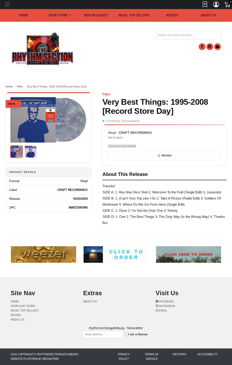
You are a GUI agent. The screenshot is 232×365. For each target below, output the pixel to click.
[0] (227, 5)
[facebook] (202, 47)
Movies (172, 15)
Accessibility (207, 354)
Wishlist (167, 155)
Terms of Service (152, 356)
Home (9, 86)
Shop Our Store (23, 306)
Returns (179, 354)
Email (162, 310)
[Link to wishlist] (205, 5)
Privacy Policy (124, 356)
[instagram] (210, 47)
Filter (20, 86)
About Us (208, 15)
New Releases (96, 15)
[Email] (217, 47)
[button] (60, 15)
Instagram (166, 306)
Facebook (166, 301)
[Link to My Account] (216, 5)
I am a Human (138, 334)
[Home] (42, 49)
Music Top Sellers (134, 15)
